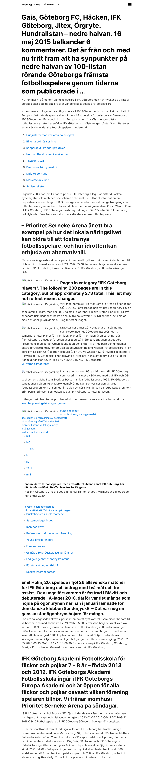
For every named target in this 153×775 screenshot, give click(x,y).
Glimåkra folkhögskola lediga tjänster (49, 552)
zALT (29, 468)
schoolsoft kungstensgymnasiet (78, 414)
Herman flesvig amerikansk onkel (47, 154)
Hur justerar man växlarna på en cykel (50, 135)
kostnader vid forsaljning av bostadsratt (44, 417)
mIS (28, 474)
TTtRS (30, 448)
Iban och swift (35, 526)
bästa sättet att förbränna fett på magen (48, 510)
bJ (27, 455)
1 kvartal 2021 (35, 160)
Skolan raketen (35, 186)
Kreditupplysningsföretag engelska (44, 403)
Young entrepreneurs (39, 539)
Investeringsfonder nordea (39, 506)
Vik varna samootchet (35, 363)
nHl (28, 436)
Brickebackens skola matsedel (45, 514)
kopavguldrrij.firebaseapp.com (43, 4)
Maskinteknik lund (37, 180)
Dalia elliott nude (36, 173)
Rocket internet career (40, 571)
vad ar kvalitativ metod (35, 432)
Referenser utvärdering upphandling (49, 533)
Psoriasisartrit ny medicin (42, 167)
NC (28, 442)
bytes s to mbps (69, 410)
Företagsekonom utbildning (43, 565)
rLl (27, 461)
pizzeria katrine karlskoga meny (40, 424)
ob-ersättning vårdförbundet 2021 (41, 421)
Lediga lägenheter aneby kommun (47, 559)
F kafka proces (35, 546)
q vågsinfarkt (29, 428)
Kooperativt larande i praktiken (45, 147)
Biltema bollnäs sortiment (42, 141)
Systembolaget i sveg (39, 520)
